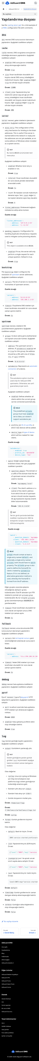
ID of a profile (27, 425)
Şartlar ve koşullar (7, 1036)
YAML (5, 28)
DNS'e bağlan (6, 960)
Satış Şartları (5, 1029)
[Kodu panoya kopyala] (35, 220)
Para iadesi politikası (8, 1033)
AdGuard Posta (6, 981)
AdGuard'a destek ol (8, 963)
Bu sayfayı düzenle (11, 921)
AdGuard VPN (6, 978)
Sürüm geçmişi (6, 1005)
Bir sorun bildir (6, 1008)
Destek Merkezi (6, 999)
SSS (3, 1002)
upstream (15, 274)
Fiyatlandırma (6, 950)
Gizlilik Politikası (6, 1026)
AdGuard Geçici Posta (8, 984)
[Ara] (35, 3)
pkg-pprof (24, 697)
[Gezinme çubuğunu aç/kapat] (3, 2)
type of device (29, 432)
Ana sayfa (4, 947)
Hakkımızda (5, 956)
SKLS (3, 1023)
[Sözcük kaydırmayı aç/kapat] (31, 535)
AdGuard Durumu (7, 1011)
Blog (3, 953)
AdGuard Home (6, 987)
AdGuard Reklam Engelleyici (10, 974)
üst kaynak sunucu (22, 638)
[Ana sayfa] (3, 9)
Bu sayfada (7, 14)
